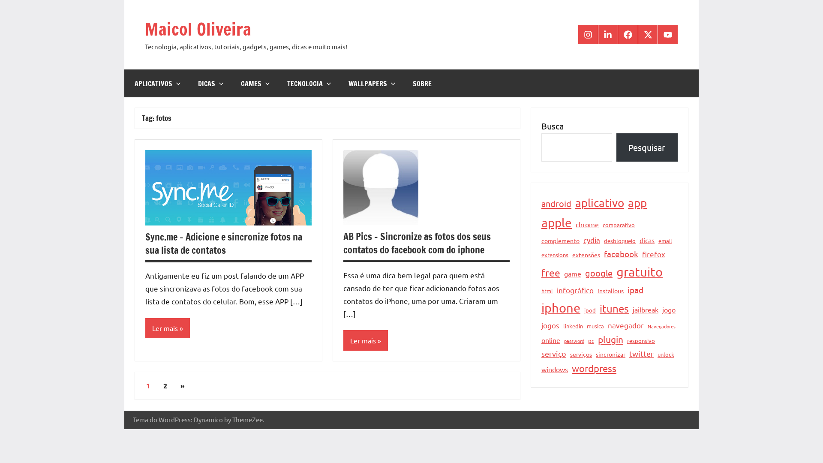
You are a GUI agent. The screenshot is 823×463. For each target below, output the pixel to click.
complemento (560, 240)
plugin (610, 339)
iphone (560, 308)
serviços (581, 354)
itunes (614, 308)
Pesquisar (646, 147)
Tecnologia (305, 83)
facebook (621, 254)
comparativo (619, 224)
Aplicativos (153, 83)
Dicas (206, 83)
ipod (590, 310)
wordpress (594, 368)
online (550, 340)
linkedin (573, 326)
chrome (587, 224)
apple (556, 223)
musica (595, 326)
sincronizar (610, 354)
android (556, 203)
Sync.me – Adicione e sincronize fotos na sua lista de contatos (223, 243)
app (637, 203)
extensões (586, 255)
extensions (554, 255)
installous (611, 291)
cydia (591, 239)
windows (554, 369)
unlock (666, 354)
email (665, 240)
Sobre (422, 83)
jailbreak (645, 309)
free (550, 272)
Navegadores (662, 326)
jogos (550, 325)
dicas (647, 240)
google (599, 273)
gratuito (639, 272)
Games (251, 83)
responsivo (641, 340)
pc (591, 340)
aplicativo (599, 203)
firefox (653, 254)
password (574, 340)
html (547, 291)
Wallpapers (367, 83)
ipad (635, 290)
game (572, 273)
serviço (553, 353)
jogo (669, 309)
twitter (641, 353)
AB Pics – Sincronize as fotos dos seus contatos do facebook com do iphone (417, 243)
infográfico (575, 290)
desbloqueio (620, 240)
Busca (552, 125)
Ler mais (165, 328)
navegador (626, 325)
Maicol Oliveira (198, 29)
